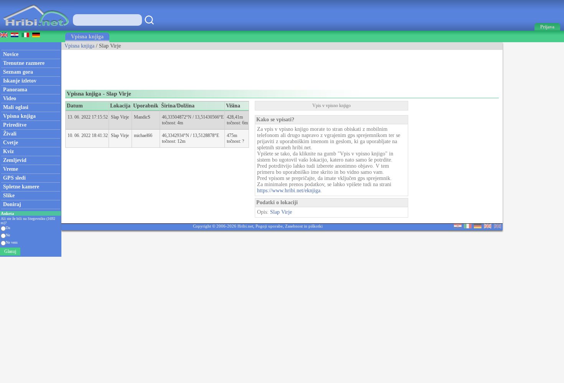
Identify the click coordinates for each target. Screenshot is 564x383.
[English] (487, 226)
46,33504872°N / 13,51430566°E (193, 117)
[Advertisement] (201, 67)
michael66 (143, 135)
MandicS (142, 117)
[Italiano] (468, 226)
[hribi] (36, 29)
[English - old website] (497, 226)
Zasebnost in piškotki (304, 226)
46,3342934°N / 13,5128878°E (190, 135)
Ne (8, 235)
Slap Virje (120, 117)
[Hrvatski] (458, 226)
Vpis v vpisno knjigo (331, 105)
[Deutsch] (478, 226)
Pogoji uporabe (269, 226)
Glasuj (10, 251)
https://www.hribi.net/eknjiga (288, 190)
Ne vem (12, 242)
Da (8, 228)
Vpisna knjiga (87, 37)
